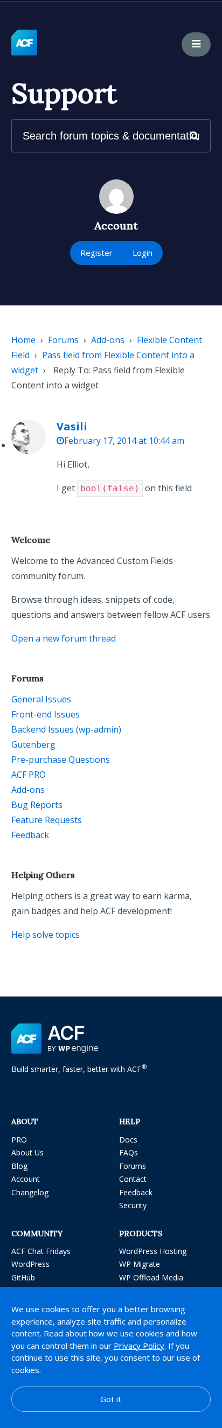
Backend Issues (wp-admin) (66, 729)
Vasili (72, 426)
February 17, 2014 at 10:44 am (124, 441)
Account (25, 1179)
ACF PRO (28, 775)
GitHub (23, 1277)
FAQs (128, 1152)
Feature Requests (46, 820)
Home (23, 340)
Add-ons (107, 340)
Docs (128, 1139)
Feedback (30, 835)
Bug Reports (37, 805)
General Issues (41, 699)
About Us (27, 1152)
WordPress (30, 1264)
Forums (63, 340)
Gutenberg (33, 744)
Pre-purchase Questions (60, 759)
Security (133, 1205)
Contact (133, 1179)
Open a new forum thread (63, 638)
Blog (19, 1166)
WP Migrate (139, 1264)
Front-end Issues (45, 714)
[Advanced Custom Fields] (24, 43)
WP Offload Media (151, 1277)
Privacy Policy (139, 1345)
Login (142, 252)
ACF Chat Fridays (41, 1251)
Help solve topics (45, 935)
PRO (19, 1139)
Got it (110, 1399)
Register (96, 252)
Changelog (29, 1192)
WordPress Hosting (152, 1251)
